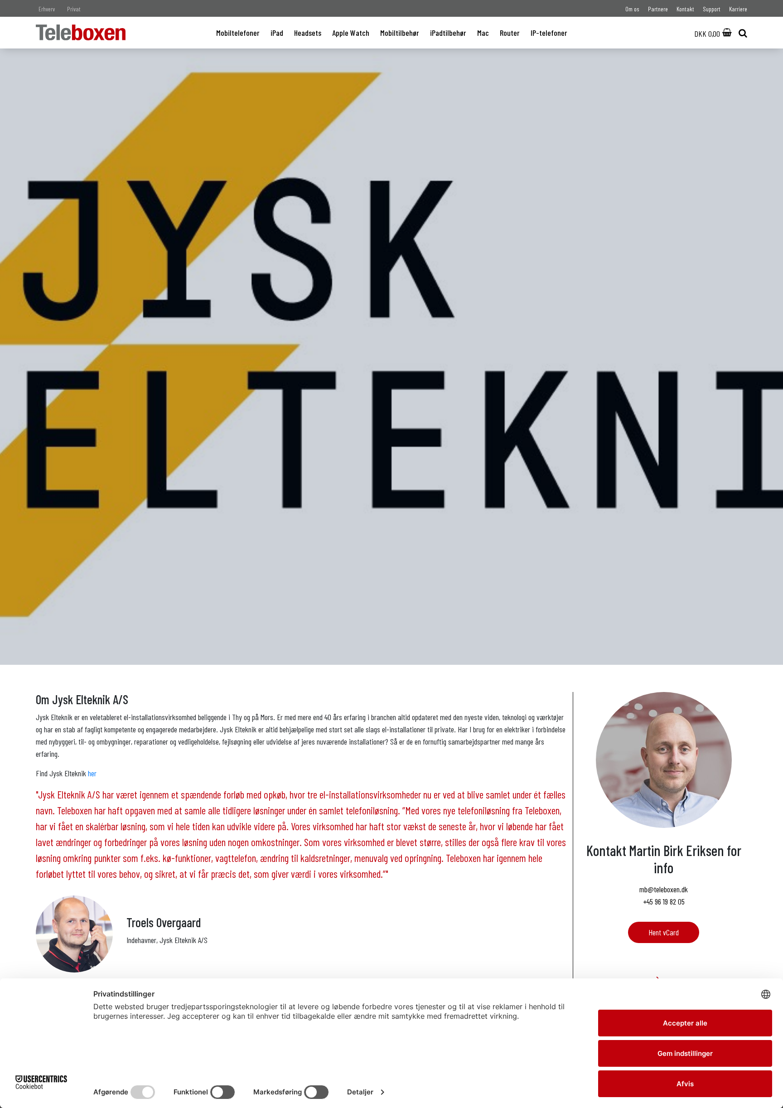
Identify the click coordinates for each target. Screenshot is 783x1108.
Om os (632, 9)
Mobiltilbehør (399, 33)
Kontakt (685, 9)
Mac (483, 33)
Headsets (307, 33)
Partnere (658, 9)
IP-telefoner (549, 33)
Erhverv (47, 9)
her (92, 773)
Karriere (738, 9)
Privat (74, 9)
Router (510, 33)
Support (711, 9)
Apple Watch (350, 33)
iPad (277, 33)
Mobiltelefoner (238, 33)
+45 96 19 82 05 (664, 901)
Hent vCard (663, 932)
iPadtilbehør (448, 33)
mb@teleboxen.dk (663, 889)
